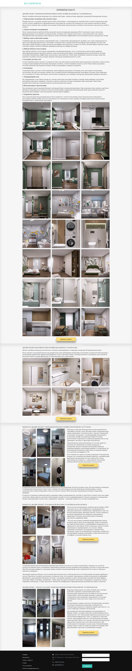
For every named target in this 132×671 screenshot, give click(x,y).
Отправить (87, 666)
